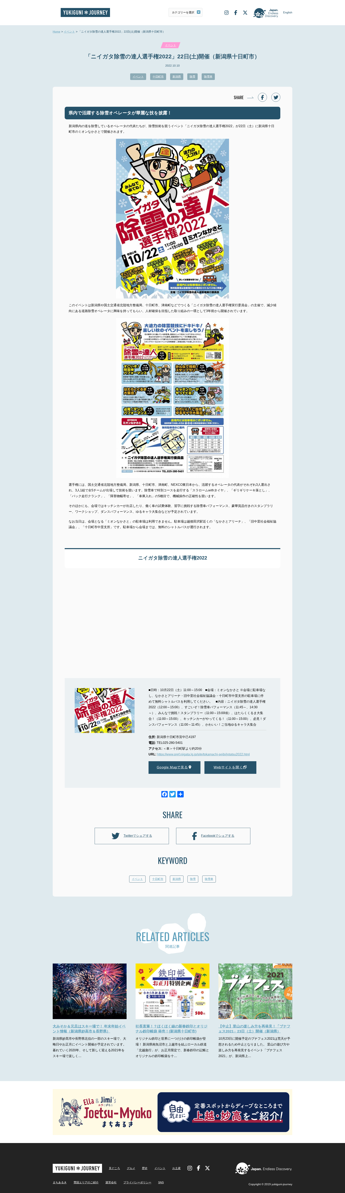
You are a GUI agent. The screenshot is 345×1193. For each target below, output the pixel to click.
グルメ (131, 1168)
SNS (161, 1182)
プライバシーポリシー (137, 1182)
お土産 (176, 1168)
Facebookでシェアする (217, 835)
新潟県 (176, 76)
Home (56, 31)
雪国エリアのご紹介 (86, 1182)
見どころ (114, 1168)
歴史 (145, 1168)
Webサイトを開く (228, 767)
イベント (69, 31)
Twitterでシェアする (138, 835)
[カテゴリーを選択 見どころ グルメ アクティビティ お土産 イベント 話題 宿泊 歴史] (185, 12)
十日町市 (158, 76)
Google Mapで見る (172, 767)
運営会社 (111, 1182)
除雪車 (208, 76)
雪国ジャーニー (85, 12)
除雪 (192, 76)
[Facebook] (165, 794)
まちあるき (60, 1182)
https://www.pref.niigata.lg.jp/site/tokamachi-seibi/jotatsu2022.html (203, 754)
